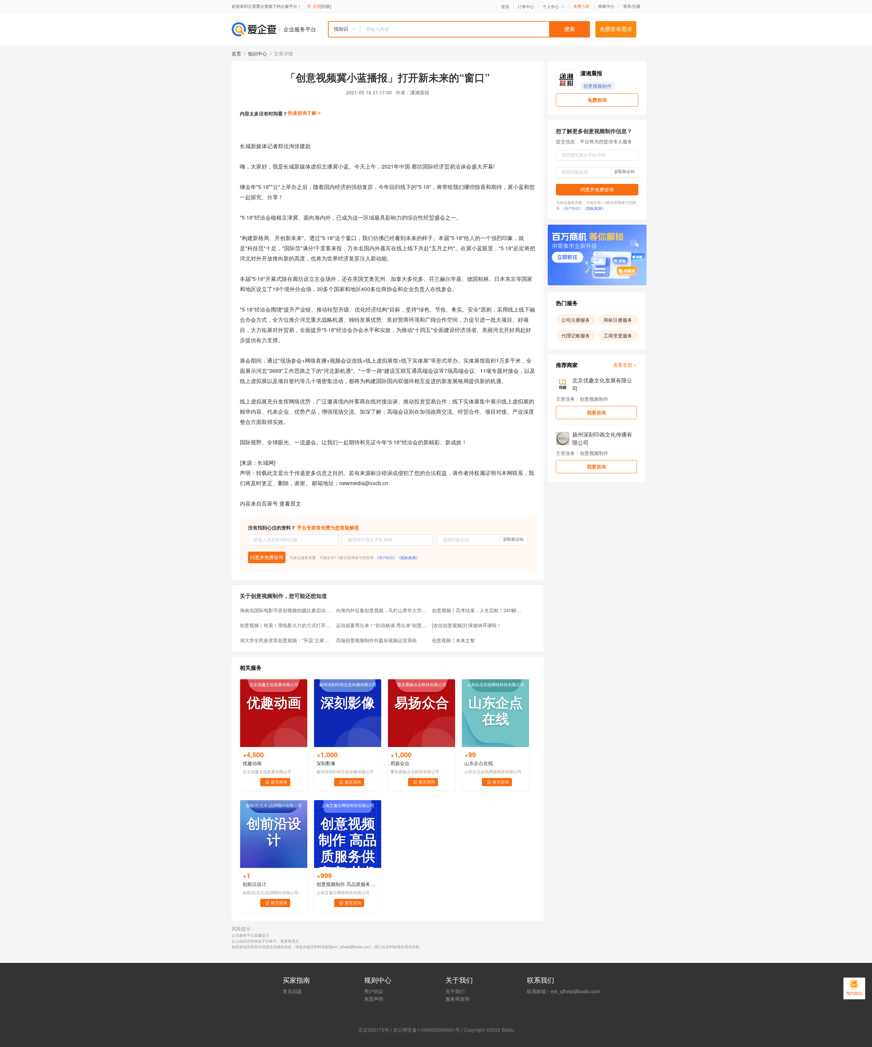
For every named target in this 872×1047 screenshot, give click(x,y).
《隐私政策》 (408, 557)
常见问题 (292, 991)
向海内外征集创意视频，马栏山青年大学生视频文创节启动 (382, 610)
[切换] (326, 6)
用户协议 (373, 991)
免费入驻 (581, 6)
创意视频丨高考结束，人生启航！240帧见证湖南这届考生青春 (478, 610)
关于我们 (455, 991)
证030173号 (376, 1029)
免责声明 (373, 998)
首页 (505, 6)
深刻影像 (326, 763)
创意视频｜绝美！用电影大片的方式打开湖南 (286, 625)
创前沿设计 (254, 884)
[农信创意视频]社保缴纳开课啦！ (466, 625)
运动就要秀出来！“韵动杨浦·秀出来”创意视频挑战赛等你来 (382, 625)
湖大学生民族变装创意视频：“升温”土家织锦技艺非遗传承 (286, 640)
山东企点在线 (478, 763)
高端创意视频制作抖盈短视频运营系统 (376, 640)
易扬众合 (399, 763)
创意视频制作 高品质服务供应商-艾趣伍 (347, 884)
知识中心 (257, 53)
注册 (636, 6)
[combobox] (459, 29)
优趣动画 (252, 763)
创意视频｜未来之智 (453, 640)
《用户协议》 (386, 557)
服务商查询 (457, 998)
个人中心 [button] (551, 6)
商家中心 (606, 6)
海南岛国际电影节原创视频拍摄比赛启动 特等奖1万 (286, 610)
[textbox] (475, 29)
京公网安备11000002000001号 (426, 1029)
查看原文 (290, 503)
